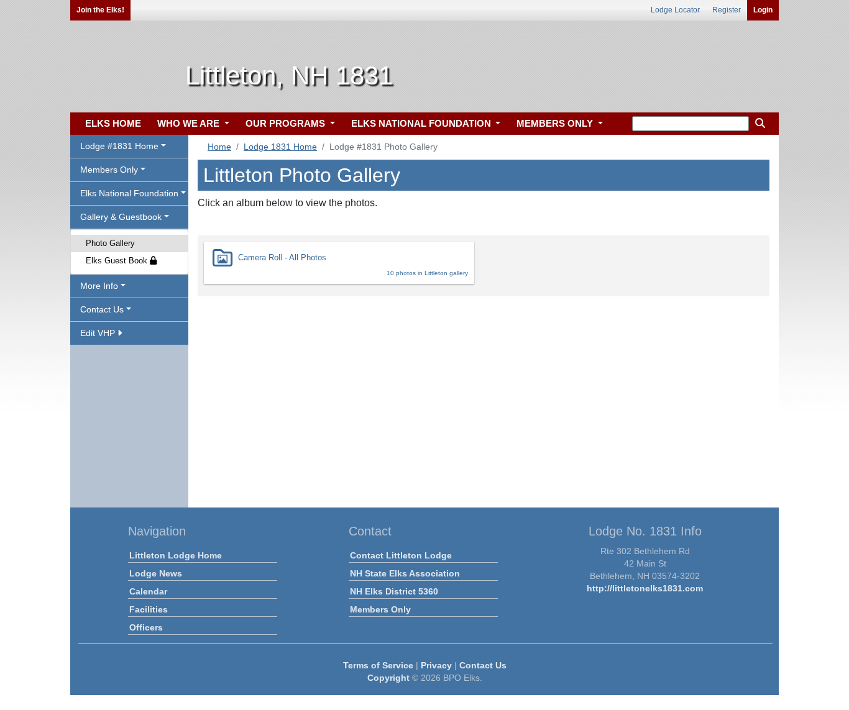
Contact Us (483, 665)
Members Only (380, 609)
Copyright (388, 678)
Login (763, 10)
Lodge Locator (675, 10)
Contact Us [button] (102, 309)
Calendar (148, 591)
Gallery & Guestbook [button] (121, 217)
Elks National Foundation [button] (129, 193)
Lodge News (155, 573)
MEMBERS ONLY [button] (555, 123)
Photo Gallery (110, 243)
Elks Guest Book (118, 260)
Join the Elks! (100, 10)
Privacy (436, 665)
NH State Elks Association (405, 573)
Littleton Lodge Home (175, 555)
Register (726, 10)
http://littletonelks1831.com (645, 588)
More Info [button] (99, 286)
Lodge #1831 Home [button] (119, 146)
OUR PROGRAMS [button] (287, 123)
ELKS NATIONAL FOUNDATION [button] (422, 123)
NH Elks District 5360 (394, 591)
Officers (146, 627)
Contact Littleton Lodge (401, 555)
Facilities (148, 609)
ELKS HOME (113, 123)
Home (219, 147)
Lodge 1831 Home (280, 147)
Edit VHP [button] (98, 333)
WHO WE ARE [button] (189, 123)
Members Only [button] (109, 170)
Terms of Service (378, 665)
